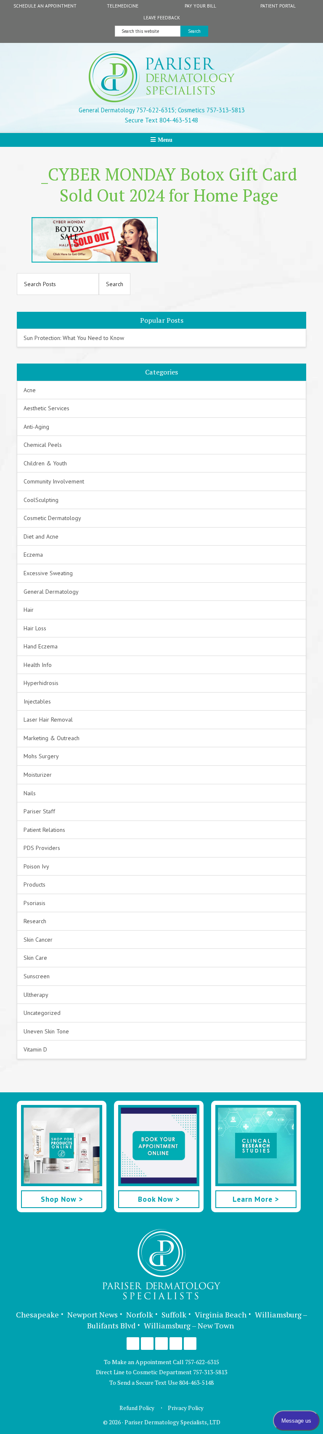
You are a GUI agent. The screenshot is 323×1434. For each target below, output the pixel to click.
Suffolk (174, 1314)
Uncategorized (42, 1013)
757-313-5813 (210, 1372)
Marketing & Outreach (51, 738)
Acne (30, 390)
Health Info (38, 665)
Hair (29, 609)
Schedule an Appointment (45, 6)
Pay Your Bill (200, 6)
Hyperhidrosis (41, 683)
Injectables (37, 701)
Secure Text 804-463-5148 (161, 120)
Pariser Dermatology (162, 76)
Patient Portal (278, 6)
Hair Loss (35, 628)
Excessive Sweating (48, 573)
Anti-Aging (36, 426)
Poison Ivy (36, 866)
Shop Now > (62, 1199)
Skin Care (35, 957)
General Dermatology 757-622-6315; (127, 110)
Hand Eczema (41, 646)
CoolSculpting (41, 500)
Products (34, 884)
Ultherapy (36, 994)
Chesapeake (37, 1314)
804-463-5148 (196, 1382)
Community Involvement (54, 481)
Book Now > (159, 1199)
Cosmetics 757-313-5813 (210, 110)
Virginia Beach (220, 1314)
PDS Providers (42, 848)
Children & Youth (45, 463)
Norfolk (139, 1314)
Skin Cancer (38, 939)
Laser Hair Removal (48, 719)
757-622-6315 (202, 1362)
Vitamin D (35, 1049)
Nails (30, 793)
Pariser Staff (39, 811)
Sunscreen (37, 976)
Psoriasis (34, 903)
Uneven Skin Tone (46, 1031)
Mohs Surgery (41, 756)
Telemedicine (122, 6)
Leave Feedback (161, 18)
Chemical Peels (43, 445)
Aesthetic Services (46, 408)
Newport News (92, 1314)
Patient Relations (44, 830)
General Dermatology (51, 591)
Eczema (33, 554)
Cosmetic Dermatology (52, 518)
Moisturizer (38, 774)
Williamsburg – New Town (189, 1325)
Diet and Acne (41, 536)
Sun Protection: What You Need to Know (74, 338)
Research (35, 921)
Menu (165, 140)
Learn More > (256, 1199)
